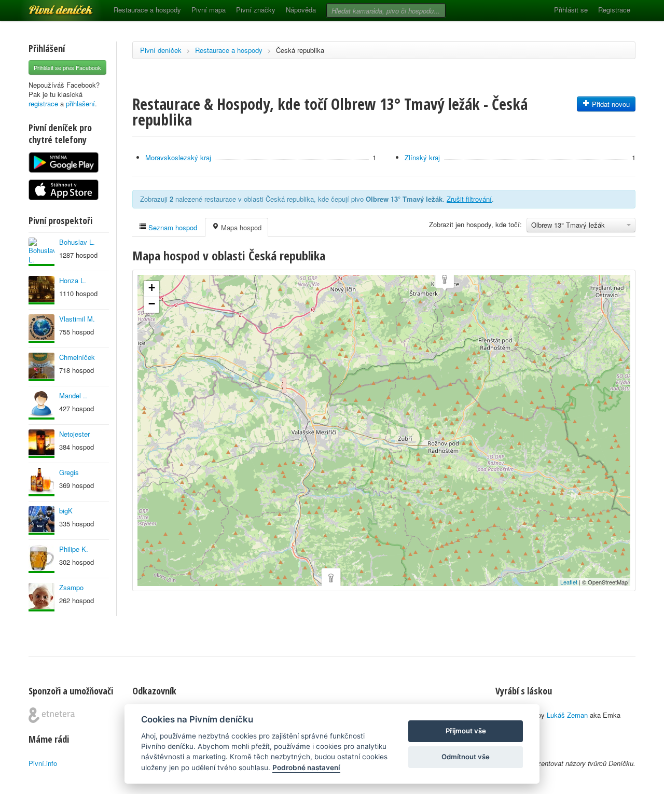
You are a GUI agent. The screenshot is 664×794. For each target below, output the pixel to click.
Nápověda (301, 10)
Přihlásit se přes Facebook (67, 67)
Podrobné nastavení (306, 767)
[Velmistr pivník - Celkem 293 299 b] (41, 367)
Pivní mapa (208, 10)
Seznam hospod (171, 227)
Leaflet (568, 582)
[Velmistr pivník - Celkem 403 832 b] (41, 328)
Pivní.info (43, 763)
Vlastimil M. (77, 319)
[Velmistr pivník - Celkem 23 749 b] (41, 405)
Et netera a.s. (52, 715)
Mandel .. (73, 395)
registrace (43, 103)
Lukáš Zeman (567, 715)
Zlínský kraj (422, 157)
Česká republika (300, 50)
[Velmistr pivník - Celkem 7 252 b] (41, 559)
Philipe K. (73, 549)
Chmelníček (77, 357)
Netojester (74, 434)
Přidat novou (610, 104)
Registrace (614, 10)
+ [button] (151, 287)
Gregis (69, 472)
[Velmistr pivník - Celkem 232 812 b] (41, 482)
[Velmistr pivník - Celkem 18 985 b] (41, 443)
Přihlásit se (571, 10)
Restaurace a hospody (147, 10)
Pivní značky (255, 10)
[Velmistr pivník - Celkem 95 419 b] (41, 252)
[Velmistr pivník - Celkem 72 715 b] (41, 520)
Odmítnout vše (465, 757)
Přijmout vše (466, 731)
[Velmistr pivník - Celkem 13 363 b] (41, 290)
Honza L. (72, 280)
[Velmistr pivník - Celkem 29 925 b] (41, 597)
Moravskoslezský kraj (178, 157)
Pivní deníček (49, 6)
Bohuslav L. (77, 242)
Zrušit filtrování (469, 199)
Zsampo (71, 587)
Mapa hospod (240, 227)
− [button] (151, 303)
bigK (66, 511)
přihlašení (80, 103)
